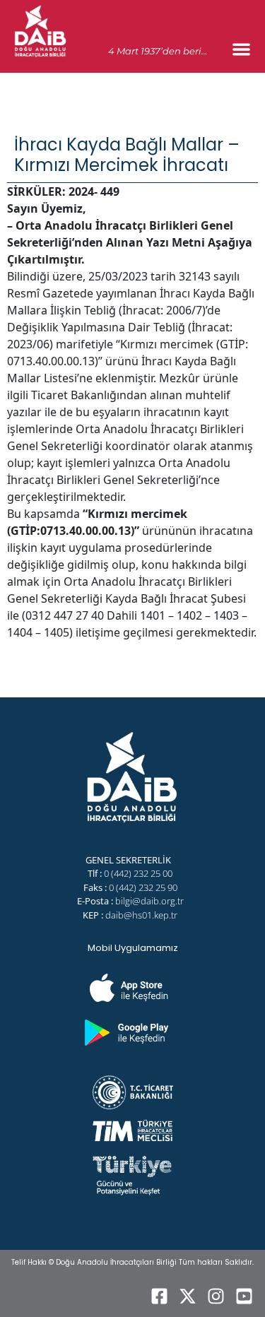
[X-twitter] (187, 1296)
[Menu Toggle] (241, 49)
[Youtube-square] (244, 1296)
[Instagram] (215, 1296)
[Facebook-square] (159, 1296)
